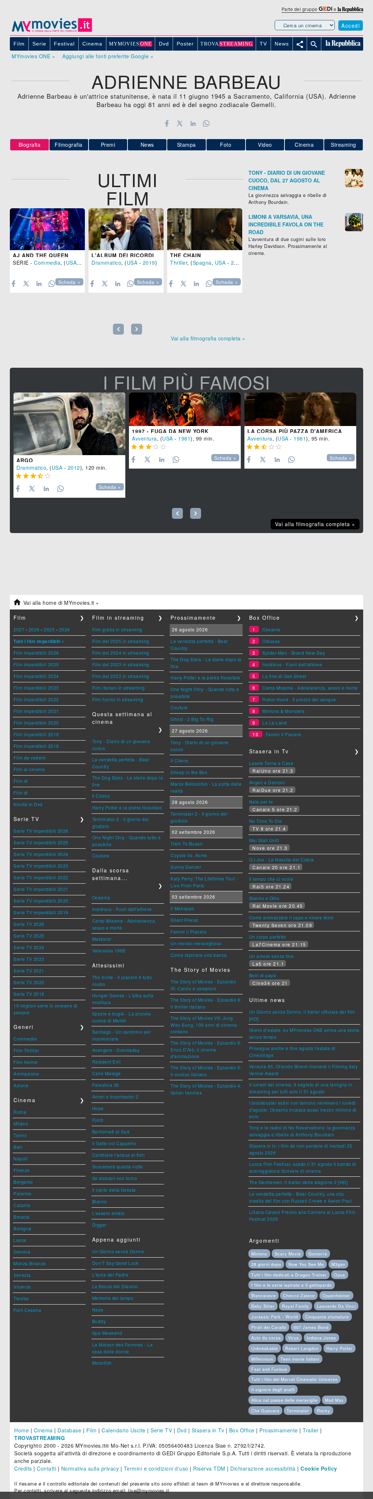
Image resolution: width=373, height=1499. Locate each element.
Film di (20, 781)
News (147, 144)
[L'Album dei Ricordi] (126, 229)
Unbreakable (264, 1348)
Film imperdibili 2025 (36, 664)
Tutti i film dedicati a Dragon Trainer (289, 1275)
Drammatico (106, 262)
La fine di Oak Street (284, 676)
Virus (293, 1338)
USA (71, 262)
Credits (23, 1468)
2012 (74, 467)
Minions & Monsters (283, 711)
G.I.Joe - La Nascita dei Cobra (281, 859)
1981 (184, 438)
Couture (101, 855)
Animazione (26, 1073)
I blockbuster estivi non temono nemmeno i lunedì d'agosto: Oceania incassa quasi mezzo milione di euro (303, 1109)
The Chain (185, 255)
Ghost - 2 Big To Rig (191, 719)
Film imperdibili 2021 (36, 711)
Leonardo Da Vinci (336, 1306)
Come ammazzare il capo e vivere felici (291, 917)
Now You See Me (306, 1264)
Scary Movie (288, 1254)
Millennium (262, 1359)
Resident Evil (106, 1061)
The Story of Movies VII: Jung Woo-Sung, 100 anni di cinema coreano (203, 1024)
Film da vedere (29, 757)
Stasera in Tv (208, 1430)
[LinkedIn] (193, 123)
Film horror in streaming (118, 699)
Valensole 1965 (109, 950)
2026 (34, 629)
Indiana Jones (321, 1338)
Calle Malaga (106, 1073)
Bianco (99, 1201)
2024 (64, 629)
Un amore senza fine (271, 956)
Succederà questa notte (117, 1166)
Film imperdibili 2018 (36, 746)
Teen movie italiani (299, 1359)
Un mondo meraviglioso (196, 943)
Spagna (202, 262)
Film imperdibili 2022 (36, 699)
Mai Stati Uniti (264, 840)
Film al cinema (29, 769)
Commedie (25, 1039)
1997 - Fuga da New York (170, 431)
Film (91, 1430)
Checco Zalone (299, 1295)
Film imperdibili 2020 (36, 722)
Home (21, 1430)
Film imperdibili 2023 (36, 688)
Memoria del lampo (113, 1298)
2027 (18, 629)
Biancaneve (263, 1295)
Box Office (242, 1430)
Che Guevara (265, 1410)
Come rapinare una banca (198, 955)
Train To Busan (186, 843)
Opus (339, 1275)
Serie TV (161, 1430)
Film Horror (25, 1062)
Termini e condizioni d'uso (156, 1468)
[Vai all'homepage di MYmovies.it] (52, 31)
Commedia (47, 262)
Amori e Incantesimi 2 (115, 1096)
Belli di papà (262, 975)
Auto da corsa (266, 1338)
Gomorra (318, 1254)
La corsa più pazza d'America (294, 431)
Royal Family (295, 1306)
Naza (97, 1309)
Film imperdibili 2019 (36, 734)
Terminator (298, 1410)
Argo (24, 460)
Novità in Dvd (28, 804)
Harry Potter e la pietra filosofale (127, 807)
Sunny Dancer (185, 867)
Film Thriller (26, 1050)
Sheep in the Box (188, 772)
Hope (98, 1108)
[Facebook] (166, 123)
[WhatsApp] (206, 123)
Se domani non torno (114, 1178)
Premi (108, 144)
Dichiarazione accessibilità (263, 1468)
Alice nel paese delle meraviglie (284, 1400)
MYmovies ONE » (33, 56)
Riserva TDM (209, 1468)
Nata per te (261, 801)
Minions (259, 1254)
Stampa (186, 144)
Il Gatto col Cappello (114, 1143)
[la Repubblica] (350, 9)
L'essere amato (108, 1213)
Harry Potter (339, 1348)
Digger (99, 1225)
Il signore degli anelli (273, 1389)
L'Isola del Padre (110, 1274)
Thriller (178, 262)
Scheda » (69, 282)
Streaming (343, 144)
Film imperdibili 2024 (36, 676)
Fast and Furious (269, 1369)
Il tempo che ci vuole (271, 879)
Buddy (99, 1321)
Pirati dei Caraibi (268, 1327)
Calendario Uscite (124, 1430)
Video (265, 144)
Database (69, 1430)
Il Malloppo (182, 908)
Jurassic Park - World (274, 1316)
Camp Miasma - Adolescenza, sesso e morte (310, 688)
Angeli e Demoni (267, 782)
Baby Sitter (263, 1306)
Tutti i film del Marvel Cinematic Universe (294, 1379)
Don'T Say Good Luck (115, 1263)
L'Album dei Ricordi (122, 255)
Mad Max (334, 1400)
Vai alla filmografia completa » (208, 338)
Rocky (323, 1410)
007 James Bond (311, 1327)
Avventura (144, 438)
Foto (225, 144)
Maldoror (101, 939)
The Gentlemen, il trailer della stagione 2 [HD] (298, 1182)
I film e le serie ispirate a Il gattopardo (291, 1285)
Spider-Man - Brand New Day (293, 653)
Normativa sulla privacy (90, 1468)
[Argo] (69, 423)
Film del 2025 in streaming (120, 641)
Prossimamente (278, 1430)
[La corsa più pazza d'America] (300, 409)
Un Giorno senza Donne (118, 1251)
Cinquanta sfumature (327, 1316)
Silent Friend (184, 920)
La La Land (274, 722)
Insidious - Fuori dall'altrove (122, 909)
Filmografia (69, 144)
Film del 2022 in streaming (120, 676)
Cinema (304, 144)
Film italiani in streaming (118, 688)
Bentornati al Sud (111, 1131)
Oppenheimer (336, 1295)
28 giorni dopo (266, 1264)
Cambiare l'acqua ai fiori (118, 1155)
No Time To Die (265, 821)
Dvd (182, 1430)
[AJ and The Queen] (47, 229)
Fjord (97, 1120)
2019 (149, 262)
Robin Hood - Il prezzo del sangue (299, 699)
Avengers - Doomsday (116, 1050)
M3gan (338, 1264)
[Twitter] (180, 123)
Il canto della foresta (114, 1190)
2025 (49, 629)
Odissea (271, 641)
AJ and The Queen (40, 255)
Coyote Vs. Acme (188, 855)
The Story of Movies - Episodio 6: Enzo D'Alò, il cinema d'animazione (206, 1049)
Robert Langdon (302, 1348)
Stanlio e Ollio (264, 898)
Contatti (46, 1468)
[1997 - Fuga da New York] (185, 409)
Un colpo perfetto (267, 937)
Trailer (311, 1430)
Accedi (350, 25)
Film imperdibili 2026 (36, 653)
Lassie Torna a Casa (271, 763)
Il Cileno (101, 796)
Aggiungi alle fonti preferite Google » (107, 56)
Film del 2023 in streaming (120, 664)
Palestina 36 (105, 1085)
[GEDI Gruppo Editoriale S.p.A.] (325, 9)
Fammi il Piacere (188, 931)
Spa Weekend (107, 1333)
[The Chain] (204, 229)
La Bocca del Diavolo (115, 1286)
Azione (20, 1085)
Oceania (101, 897)
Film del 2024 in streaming (120, 653)
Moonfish (102, 1363)
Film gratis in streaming (117, 629)
